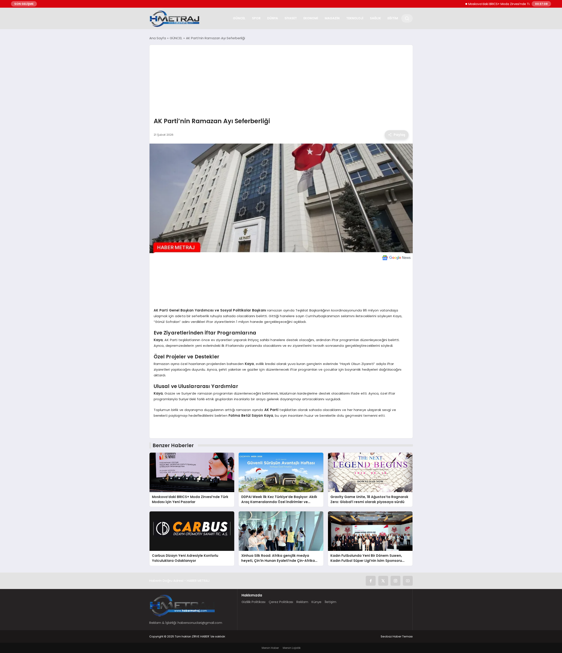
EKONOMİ (310, 18)
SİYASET (291, 18)
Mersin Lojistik (292, 648)
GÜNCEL (239, 18)
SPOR (256, 18)
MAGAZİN (332, 18)
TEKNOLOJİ (354, 18)
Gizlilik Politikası (253, 602)
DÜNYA (272, 18)
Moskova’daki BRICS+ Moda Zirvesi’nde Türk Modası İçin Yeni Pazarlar (499, 4)
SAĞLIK (375, 18)
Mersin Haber (270, 648)
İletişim (330, 602)
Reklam (302, 602)
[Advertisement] (281, 81)
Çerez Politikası (281, 602)
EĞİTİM (392, 18)
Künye (316, 602)
